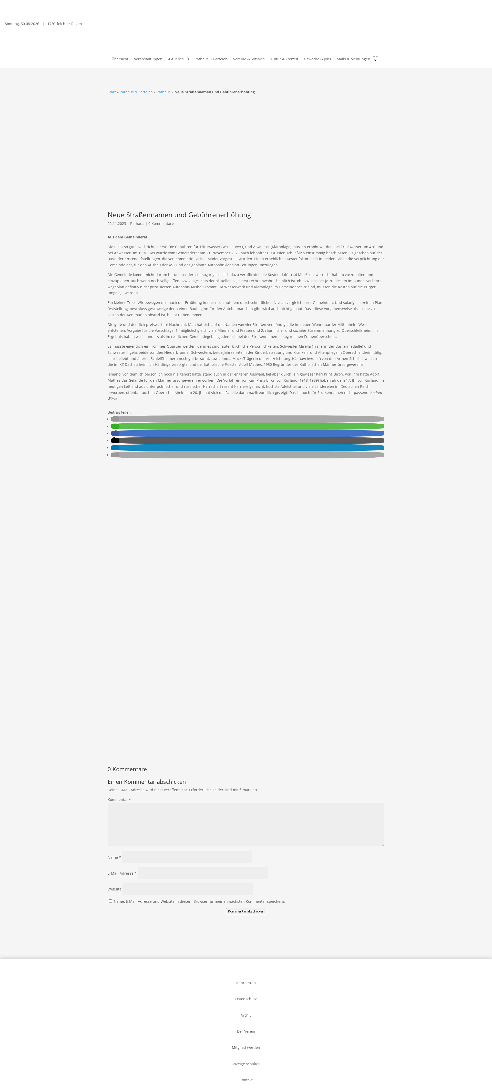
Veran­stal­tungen (148, 59)
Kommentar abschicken (246, 911)
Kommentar (119, 799)
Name (114, 857)
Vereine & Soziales (249, 59)
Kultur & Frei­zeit (284, 59)
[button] (115, 419)
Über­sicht (120, 59)
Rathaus (164, 92)
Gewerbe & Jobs (317, 59)
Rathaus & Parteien (211, 59)
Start (112, 92)
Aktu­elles (176, 59)
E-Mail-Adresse (122, 873)
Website (114, 889)
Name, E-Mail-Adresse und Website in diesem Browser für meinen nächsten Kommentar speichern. (199, 901)
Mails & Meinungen (353, 59)
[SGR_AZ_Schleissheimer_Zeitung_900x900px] (223, 700)
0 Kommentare (161, 223)
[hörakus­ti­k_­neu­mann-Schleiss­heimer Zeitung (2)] (139, 749)
